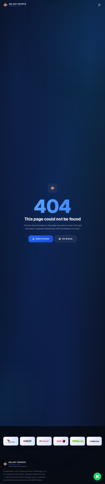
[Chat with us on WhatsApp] (97, 476)
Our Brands (67, 239)
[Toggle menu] (99, 4)
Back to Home (42, 239)
